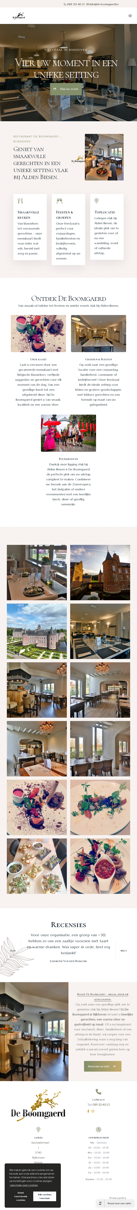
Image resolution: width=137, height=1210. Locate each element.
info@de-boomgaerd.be (104, 4)
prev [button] (13, 950)
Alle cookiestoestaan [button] (44, 1196)
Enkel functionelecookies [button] (20, 1196)
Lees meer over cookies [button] (24, 1185)
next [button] (124, 950)
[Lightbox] (37, 572)
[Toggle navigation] (130, 16)
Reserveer (114, 15)
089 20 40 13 (75, 4)
